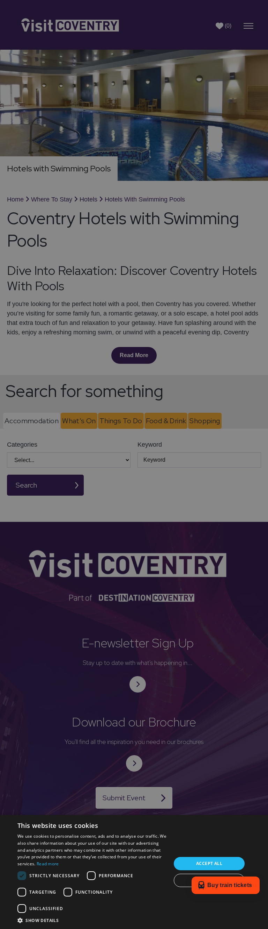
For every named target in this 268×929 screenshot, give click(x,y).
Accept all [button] (209, 863)
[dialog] (134, 464)
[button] (92, 920)
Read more (48, 864)
